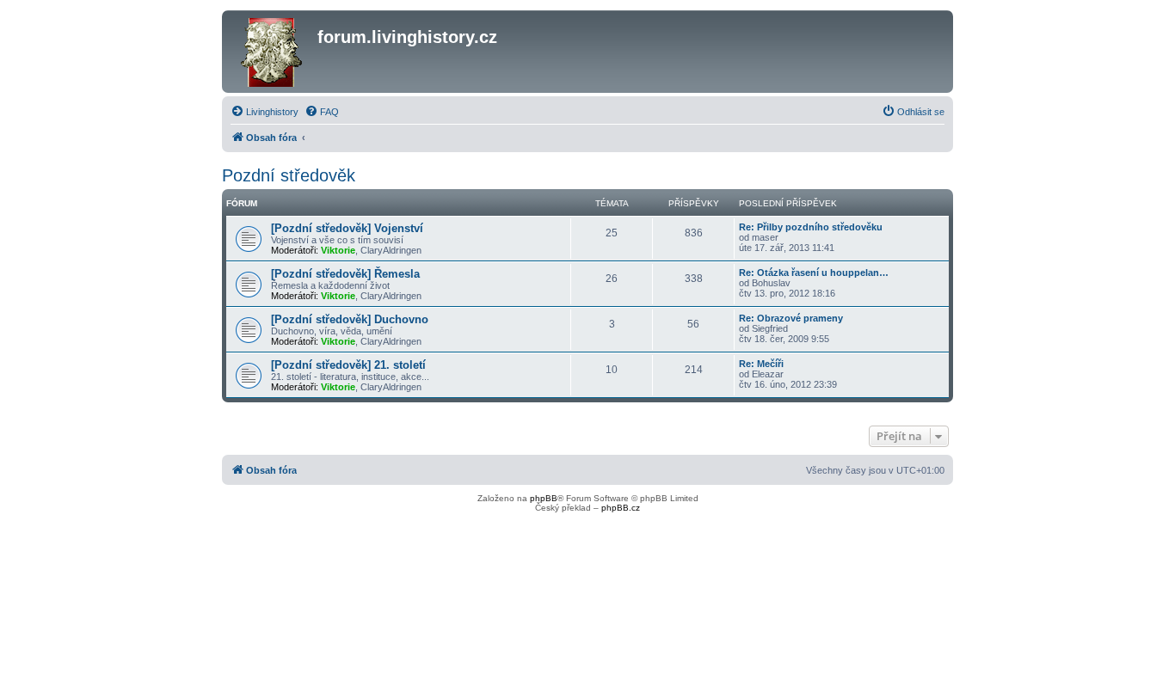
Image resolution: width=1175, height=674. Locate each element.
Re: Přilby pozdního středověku (811, 227)
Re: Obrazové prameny (791, 318)
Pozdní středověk (288, 175)
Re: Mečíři (761, 363)
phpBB (543, 498)
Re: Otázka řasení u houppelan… (814, 272)
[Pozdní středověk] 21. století (348, 364)
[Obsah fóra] (271, 52)
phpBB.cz (620, 507)
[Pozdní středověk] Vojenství (347, 228)
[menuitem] (264, 111)
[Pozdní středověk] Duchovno (349, 319)
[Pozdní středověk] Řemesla (345, 273)
